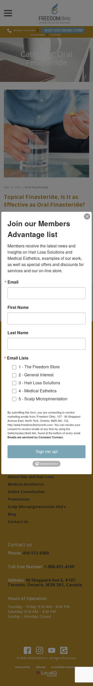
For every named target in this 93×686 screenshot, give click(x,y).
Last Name (17, 333)
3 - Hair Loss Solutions (39, 383)
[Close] (87, 216)
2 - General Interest (36, 375)
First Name (18, 307)
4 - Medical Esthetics (38, 391)
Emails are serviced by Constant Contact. (35, 437)
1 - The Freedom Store (39, 367)
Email (12, 282)
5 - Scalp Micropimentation (43, 399)
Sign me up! (47, 451)
